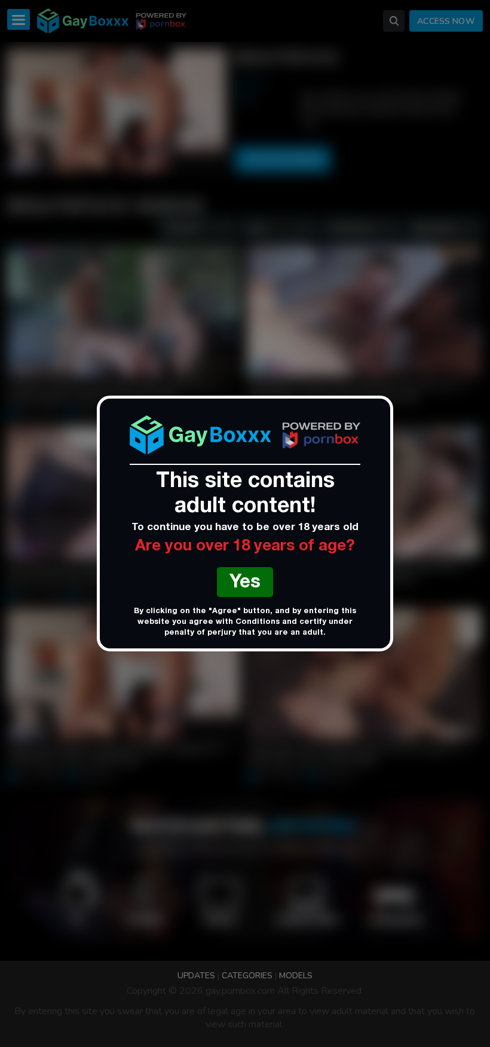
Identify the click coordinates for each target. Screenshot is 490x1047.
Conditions (257, 622)
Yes (245, 583)
